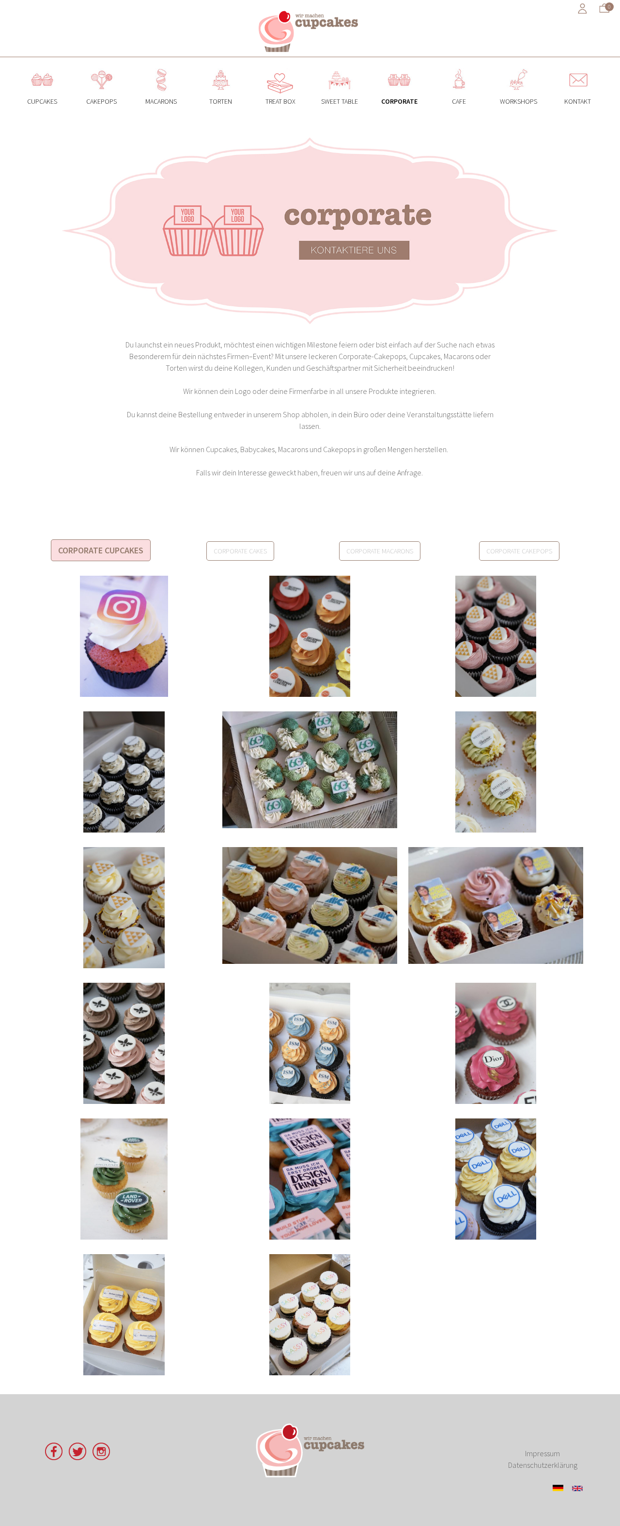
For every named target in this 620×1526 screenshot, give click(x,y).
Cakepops (101, 67)
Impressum (542, 1453)
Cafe (459, 67)
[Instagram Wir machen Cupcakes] (101, 1457)
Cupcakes (42, 67)
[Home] (310, 30)
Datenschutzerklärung (542, 1465)
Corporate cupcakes (100, 550)
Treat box (280, 67)
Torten (220, 67)
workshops (518, 67)
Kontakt (577, 67)
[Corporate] (577, 1488)
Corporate (399, 67)
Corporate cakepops (519, 551)
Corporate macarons (379, 551)
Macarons (161, 67)
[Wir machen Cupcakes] (310, 1450)
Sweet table (340, 67)
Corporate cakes (240, 551)
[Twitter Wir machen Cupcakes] (77, 1457)
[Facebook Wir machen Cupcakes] (54, 1457)
